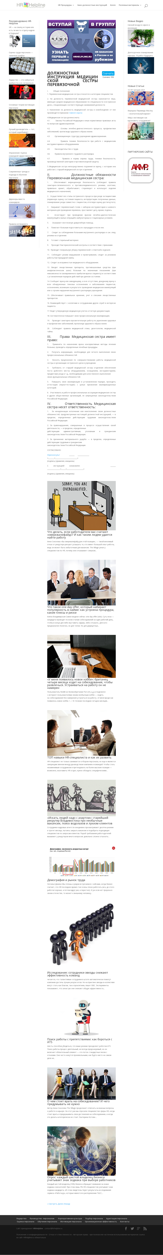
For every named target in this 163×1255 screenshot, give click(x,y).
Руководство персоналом (42, 1218)
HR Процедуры (65, 5)
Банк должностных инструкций (92, 5)
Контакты (124, 1221)
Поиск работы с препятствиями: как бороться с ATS (79, 1040)
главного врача (75, 113)
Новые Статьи (136, 85)
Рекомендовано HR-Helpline (20, 22)
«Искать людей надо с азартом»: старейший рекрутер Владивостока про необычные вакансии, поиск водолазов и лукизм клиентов (79, 820)
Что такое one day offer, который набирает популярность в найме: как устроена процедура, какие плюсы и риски (80, 609)
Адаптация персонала (116, 1218)
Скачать (108, 73)
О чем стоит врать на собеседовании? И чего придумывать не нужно (78, 1102)
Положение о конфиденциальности (31, 1234)
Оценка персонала (25, 1221)
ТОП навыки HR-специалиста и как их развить (79, 757)
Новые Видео (135, 21)
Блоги (113, 5)
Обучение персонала (47, 1221)
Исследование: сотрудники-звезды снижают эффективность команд (77, 974)
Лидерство (21, 1218)
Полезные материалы (129, 5)
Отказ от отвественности (60, 1234)
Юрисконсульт (53, 455)
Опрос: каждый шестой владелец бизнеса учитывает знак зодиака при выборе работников (81, 1178)
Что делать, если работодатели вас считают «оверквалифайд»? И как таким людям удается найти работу (79, 534)
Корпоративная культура (70, 1218)
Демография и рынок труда (66, 880)
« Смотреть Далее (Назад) (58, 1204)
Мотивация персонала (71, 1221)
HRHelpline (38, 1228)
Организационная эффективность (101, 1221)
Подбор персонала (94, 1218)
